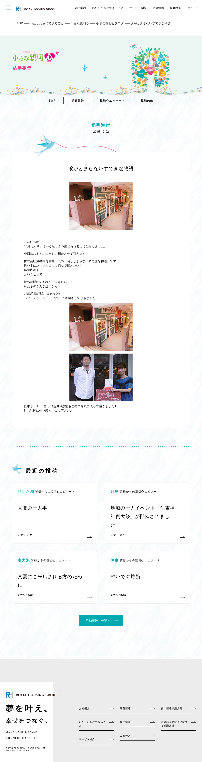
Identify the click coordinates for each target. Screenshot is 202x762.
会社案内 (80, 8)
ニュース (193, 8)
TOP (52, 100)
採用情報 (175, 8)
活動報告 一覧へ (98, 620)
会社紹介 (84, 708)
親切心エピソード (112, 100)
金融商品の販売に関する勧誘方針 (174, 723)
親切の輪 (147, 100)
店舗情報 (158, 8)
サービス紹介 (138, 8)
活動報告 (77, 100)
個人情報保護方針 (171, 708)
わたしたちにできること (108, 8)
